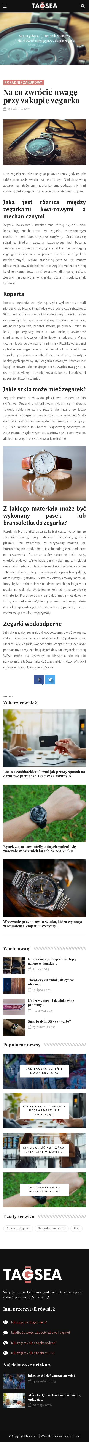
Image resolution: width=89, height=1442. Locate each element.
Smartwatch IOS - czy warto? (49, 1021)
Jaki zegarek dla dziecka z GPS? (32, 1353)
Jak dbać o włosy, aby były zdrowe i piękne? (40, 1332)
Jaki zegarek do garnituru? (29, 1322)
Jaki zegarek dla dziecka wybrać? (33, 1343)
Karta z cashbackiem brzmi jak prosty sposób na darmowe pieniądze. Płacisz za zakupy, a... (44, 773)
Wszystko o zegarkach (51, 1228)
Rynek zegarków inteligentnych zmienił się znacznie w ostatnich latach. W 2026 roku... (39, 848)
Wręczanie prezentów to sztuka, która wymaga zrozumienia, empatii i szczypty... (42, 923)
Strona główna (29, 36)
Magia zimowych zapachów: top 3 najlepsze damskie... (52, 961)
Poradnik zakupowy (56, 36)
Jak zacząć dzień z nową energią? (51, 1376)
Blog (76, 1228)
